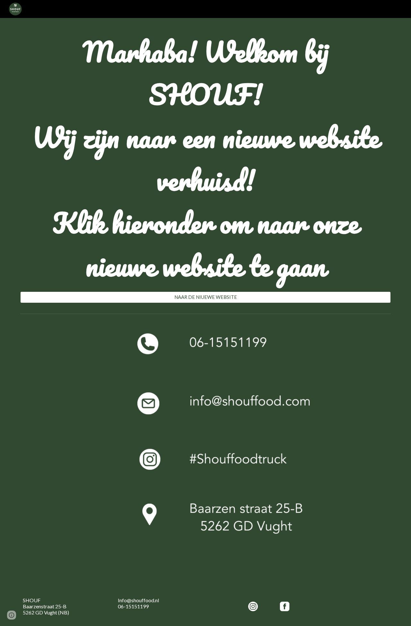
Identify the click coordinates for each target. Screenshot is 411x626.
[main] (205, 158)
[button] (11, 615)
